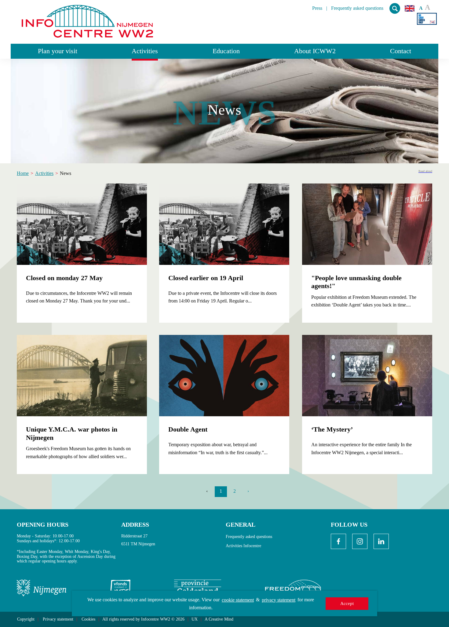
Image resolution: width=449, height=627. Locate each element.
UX (195, 619)
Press (317, 8)
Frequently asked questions (357, 8)
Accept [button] (347, 603)
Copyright (26, 619)
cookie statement (238, 600)
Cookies (88, 619)
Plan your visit (57, 51)
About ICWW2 (315, 51)
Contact (400, 51)
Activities (145, 51)
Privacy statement (58, 619)
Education (226, 51)
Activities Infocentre (243, 546)
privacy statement (278, 600)
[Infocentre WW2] (87, 19)
